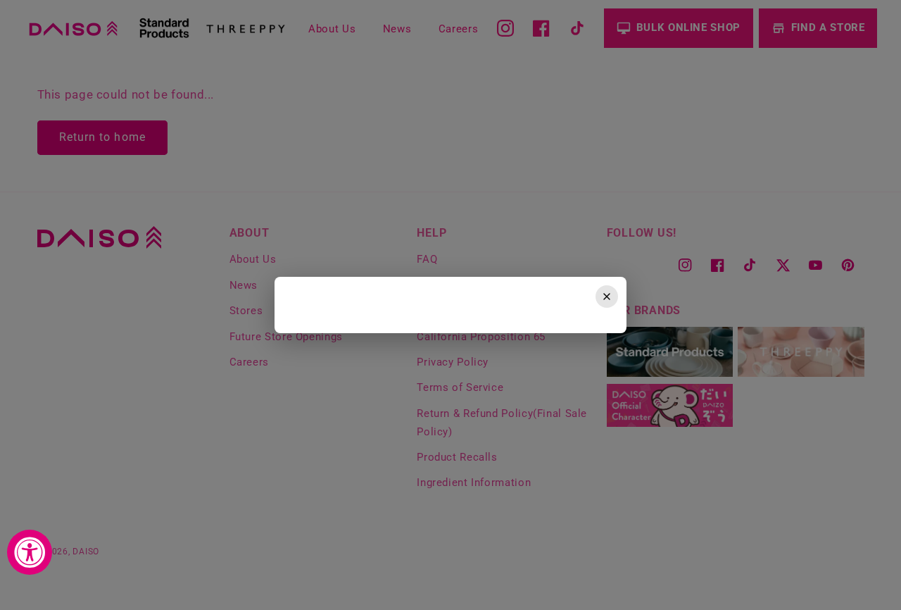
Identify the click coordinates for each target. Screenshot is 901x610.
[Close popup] (607, 296)
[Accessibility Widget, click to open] (29, 552)
